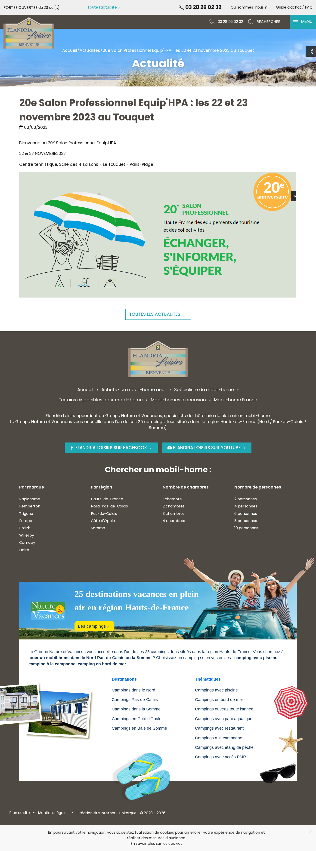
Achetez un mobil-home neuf (133, 390)
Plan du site (19, 812)
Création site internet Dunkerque (106, 813)
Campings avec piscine (216, 690)
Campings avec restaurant (219, 728)
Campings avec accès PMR (220, 757)
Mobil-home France (235, 400)
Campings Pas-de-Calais (135, 699)
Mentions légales (53, 812)
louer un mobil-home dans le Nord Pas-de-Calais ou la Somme (90, 657)
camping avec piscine (255, 657)
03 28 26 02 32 (202, 7)
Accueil (85, 390)
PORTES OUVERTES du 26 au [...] (31, 7)
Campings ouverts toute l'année (224, 709)
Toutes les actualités (154, 314)
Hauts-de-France (107, 499)
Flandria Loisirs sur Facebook (111, 448)
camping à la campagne (51, 664)
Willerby (26, 535)
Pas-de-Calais (104, 513)
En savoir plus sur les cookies (156, 843)
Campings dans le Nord (133, 690)
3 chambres (174, 513)
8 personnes (245, 520)
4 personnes (245, 506)
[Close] (311, 831)
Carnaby (27, 542)
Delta (24, 550)
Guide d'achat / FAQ (294, 7)
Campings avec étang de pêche (224, 747)
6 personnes (245, 513)
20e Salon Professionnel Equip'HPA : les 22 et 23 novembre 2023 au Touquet (133, 110)
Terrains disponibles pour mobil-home (101, 400)
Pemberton (29, 506)
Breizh (24, 528)
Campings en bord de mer (219, 699)
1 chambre (172, 499)
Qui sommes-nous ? (249, 7)
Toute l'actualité (102, 7)
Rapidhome (29, 499)
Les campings (92, 626)
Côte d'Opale (103, 520)
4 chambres (174, 520)
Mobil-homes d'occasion (178, 400)
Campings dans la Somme (136, 709)
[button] (303, 22)
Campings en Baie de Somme (139, 728)
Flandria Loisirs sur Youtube (207, 448)
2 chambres (174, 506)
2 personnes (245, 499)
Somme (98, 528)
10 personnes (246, 528)
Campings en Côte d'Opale (136, 718)
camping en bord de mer (102, 664)
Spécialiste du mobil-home (204, 390)
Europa (25, 520)
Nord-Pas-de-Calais (109, 506)
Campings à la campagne (218, 738)
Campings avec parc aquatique (223, 718)
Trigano (26, 513)
